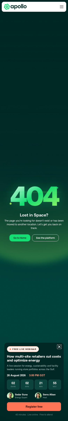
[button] (59, 346)
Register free (34, 406)
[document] (34, 210)
